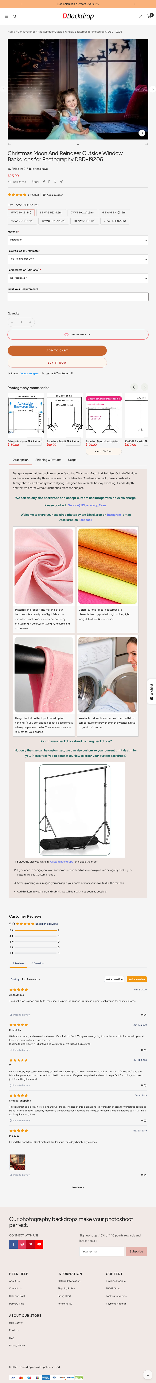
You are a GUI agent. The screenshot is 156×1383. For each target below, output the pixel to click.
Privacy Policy (17, 1345)
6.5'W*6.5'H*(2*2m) (114, 212)
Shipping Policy (66, 1288)
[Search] (14, 16)
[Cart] (149, 16)
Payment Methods (116, 1303)
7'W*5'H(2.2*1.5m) (82, 212)
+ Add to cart (104, 451)
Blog (11, 1337)
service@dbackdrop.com (87, 505)
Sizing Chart (64, 1296)
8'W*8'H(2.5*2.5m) (53, 221)
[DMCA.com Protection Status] (79, 1378)
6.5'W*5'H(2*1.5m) (51, 212)
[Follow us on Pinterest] (30, 1244)
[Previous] (9, 144)
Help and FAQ (17, 1296)
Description (21, 460)
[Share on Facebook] (44, 181)
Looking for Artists (116, 1296)
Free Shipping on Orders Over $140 (78, 4)
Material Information (69, 1281)
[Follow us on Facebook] (13, 1244)
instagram (114, 514)
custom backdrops (61, 861)
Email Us (14, 1330)
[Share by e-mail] (61, 181)
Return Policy (65, 1303)
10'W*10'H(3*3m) (84, 221)
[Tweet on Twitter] (55, 181)
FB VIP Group (113, 1288)
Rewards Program (116, 1281)
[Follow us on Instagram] (22, 1244)
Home (11, 31)
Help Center (15, 1322)
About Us (14, 1281)
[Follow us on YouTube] (39, 1244)
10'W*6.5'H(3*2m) (22, 221)
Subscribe (136, 1251)
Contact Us (15, 1288)
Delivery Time (16, 1303)
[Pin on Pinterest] (49, 181)
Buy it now (57, 362)
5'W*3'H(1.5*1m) (21, 212)
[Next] (152, 89)
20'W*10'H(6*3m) (115, 221)
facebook (85, 520)
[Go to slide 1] (78, 144)
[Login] (140, 16)
